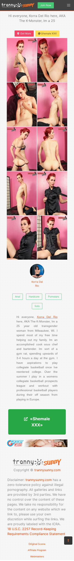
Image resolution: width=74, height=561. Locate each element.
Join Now (45, 5)
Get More (25, 33)
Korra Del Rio (37, 283)
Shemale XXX (49, 33)
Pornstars (53, 296)
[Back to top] (68, 540)
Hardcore (34, 296)
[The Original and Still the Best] (37, 446)
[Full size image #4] (22, 149)
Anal (17, 296)
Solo (37, 306)
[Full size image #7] (52, 193)
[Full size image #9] (52, 238)
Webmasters (37, 556)
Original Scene (37, 543)
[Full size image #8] (22, 238)
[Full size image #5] (52, 149)
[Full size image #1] (52, 60)
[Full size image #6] (22, 193)
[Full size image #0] (22, 60)
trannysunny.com (47, 470)
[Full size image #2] (22, 104)
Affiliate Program (37, 550)
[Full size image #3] (52, 104)
